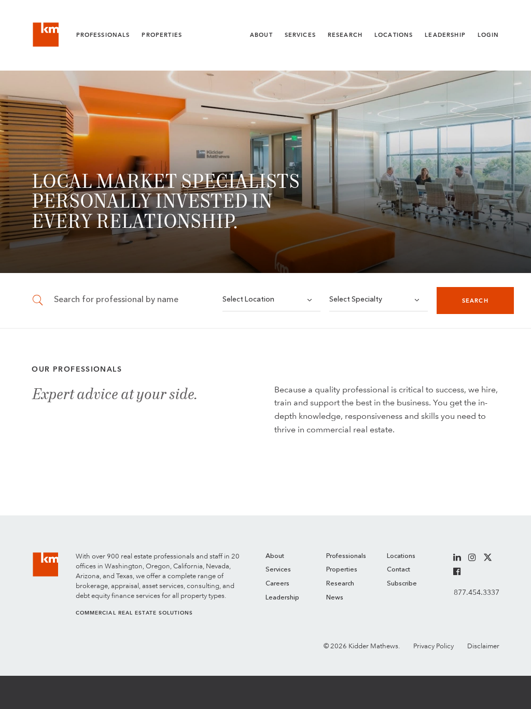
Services (300, 35)
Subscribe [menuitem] (402, 583)
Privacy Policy (433, 646)
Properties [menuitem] (341, 569)
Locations (393, 35)
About (261, 35)
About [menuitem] (275, 556)
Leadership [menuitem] (282, 597)
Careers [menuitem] (277, 583)
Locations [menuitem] (401, 556)
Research (345, 35)
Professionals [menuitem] (346, 556)
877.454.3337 (476, 592)
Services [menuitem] (278, 569)
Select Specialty (355, 299)
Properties (162, 35)
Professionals (103, 35)
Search (475, 300)
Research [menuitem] (340, 583)
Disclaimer (483, 646)
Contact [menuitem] (398, 569)
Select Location (248, 299)
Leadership (445, 35)
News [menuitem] (334, 597)
